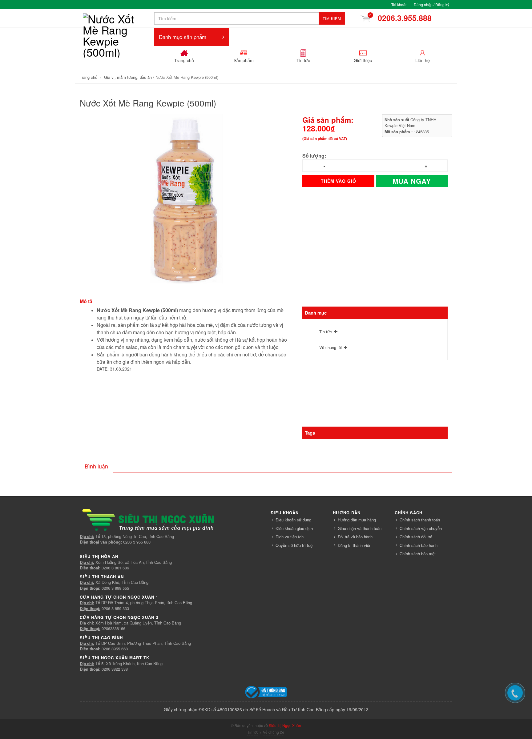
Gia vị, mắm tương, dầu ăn (128, 77)
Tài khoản (399, 4)
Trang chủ (88, 77)
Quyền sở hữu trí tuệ (294, 545)
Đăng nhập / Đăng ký (431, 4)
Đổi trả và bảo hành (355, 537)
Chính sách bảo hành (418, 545)
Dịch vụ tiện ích (290, 537)
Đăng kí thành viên (354, 545)
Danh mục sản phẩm (182, 37)
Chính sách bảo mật (418, 553)
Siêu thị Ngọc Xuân (285, 725)
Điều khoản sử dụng (293, 520)
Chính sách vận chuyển (421, 528)
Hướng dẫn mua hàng (357, 520)
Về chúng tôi (330, 347)
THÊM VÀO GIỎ (338, 181)
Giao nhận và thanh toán (359, 528)
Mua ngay (412, 181)
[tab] (96, 465)
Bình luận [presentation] (96, 466)
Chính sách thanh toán (420, 520)
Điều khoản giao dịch (294, 528)
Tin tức (325, 332)
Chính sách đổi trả (416, 537)
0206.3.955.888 (402, 17)
